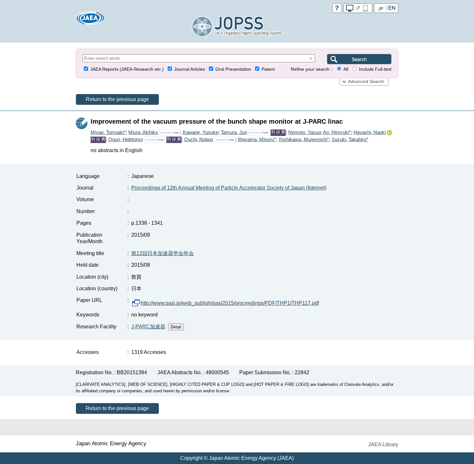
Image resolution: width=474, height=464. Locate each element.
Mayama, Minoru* (257, 139)
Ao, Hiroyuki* (337, 132)
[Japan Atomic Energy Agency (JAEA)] (90, 20)
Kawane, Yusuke (200, 132)
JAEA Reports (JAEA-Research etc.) (127, 69)
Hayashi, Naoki (369, 132)
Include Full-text (375, 69)
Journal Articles (189, 69)
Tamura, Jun (234, 132)
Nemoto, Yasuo (304, 132)
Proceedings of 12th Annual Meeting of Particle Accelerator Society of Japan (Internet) (228, 188)
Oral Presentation (233, 69)
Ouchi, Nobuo (198, 139)
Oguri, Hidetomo (125, 139)
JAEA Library (383, 444)
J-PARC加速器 (148, 326)
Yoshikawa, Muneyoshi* (303, 139)
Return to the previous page (117, 99)
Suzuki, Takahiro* (349, 139)
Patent (268, 69)
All (345, 69)
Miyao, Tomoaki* (108, 132)
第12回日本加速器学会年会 (162, 253)
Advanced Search (366, 81)
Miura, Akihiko (143, 132)
